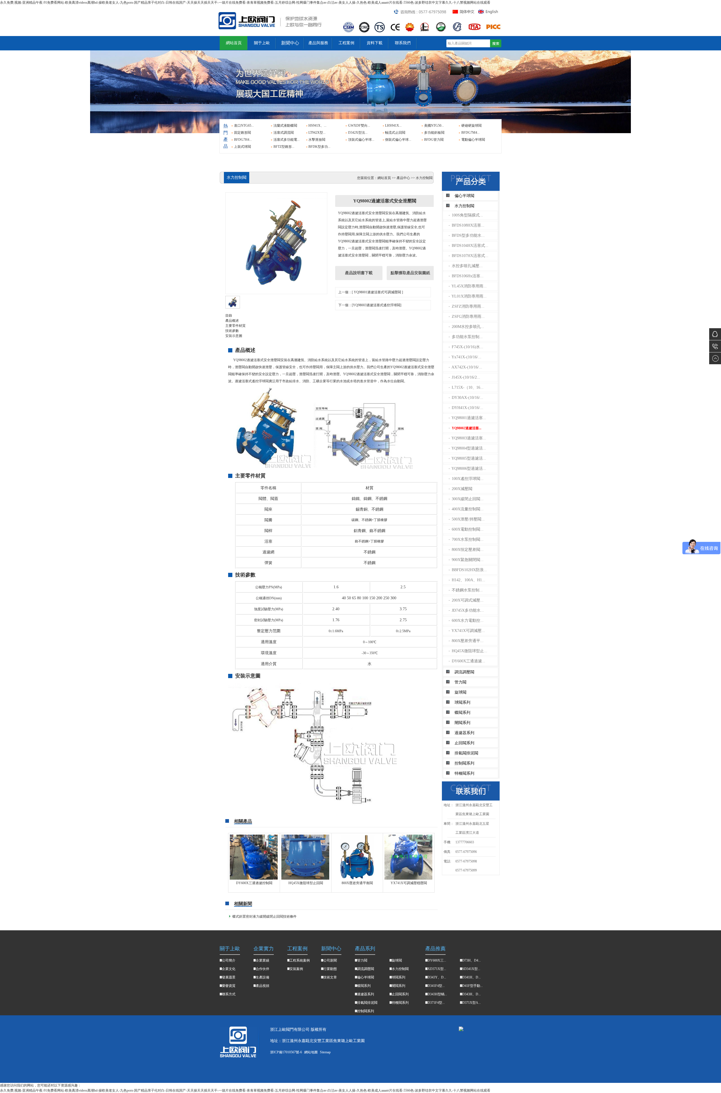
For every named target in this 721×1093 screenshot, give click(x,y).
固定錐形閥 (242, 133)
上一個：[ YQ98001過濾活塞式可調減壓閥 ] (370, 292)
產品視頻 (262, 986)
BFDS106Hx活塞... (466, 276)
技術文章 (330, 977)
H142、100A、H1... (467, 580)
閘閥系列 (462, 723)
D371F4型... (436, 1003)
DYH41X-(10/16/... (466, 408)
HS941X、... (317, 126)
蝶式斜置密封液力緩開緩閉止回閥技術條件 (264, 916)
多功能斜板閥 (434, 133)
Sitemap (325, 1052)
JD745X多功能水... (466, 610)
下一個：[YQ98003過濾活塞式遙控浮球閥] (369, 305)
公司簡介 (228, 960)
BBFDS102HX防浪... (468, 570)
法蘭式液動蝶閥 (285, 126)
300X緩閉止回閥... (466, 499)
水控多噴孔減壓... (466, 266)
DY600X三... (437, 960)
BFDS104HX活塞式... (468, 245)
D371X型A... (471, 1003)
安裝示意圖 (233, 336)
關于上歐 (262, 43)
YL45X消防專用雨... (468, 286)
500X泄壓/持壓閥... (467, 519)
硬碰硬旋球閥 (471, 126)
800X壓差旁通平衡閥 (357, 883)
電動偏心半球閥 (473, 140)
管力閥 (460, 682)
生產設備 (262, 977)
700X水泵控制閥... (466, 539)
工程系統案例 (300, 960)
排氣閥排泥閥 (466, 753)
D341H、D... (471, 977)
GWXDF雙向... (359, 126)
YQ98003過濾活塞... (467, 438)
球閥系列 (462, 702)
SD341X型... (471, 969)
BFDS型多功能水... (467, 235)
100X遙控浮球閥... (466, 479)
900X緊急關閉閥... (466, 560)
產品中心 (403, 178)
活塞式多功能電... (286, 140)
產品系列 (365, 948)
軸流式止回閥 (395, 133)
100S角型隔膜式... (466, 215)
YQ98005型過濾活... (467, 458)
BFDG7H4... (243, 140)
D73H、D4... (471, 960)
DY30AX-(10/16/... (466, 397)
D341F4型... (436, 986)
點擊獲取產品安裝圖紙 (410, 273)
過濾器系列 (464, 733)
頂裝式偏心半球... (361, 140)
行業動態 (330, 969)
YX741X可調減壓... (467, 631)
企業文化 (228, 969)
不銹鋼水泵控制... (466, 590)
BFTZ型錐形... (283, 147)
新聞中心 (290, 43)
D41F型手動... (472, 986)
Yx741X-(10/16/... (465, 357)
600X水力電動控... (466, 620)
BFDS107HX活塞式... (468, 256)
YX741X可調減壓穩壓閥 (409, 883)
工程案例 (346, 43)
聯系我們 (403, 43)
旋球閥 (460, 692)
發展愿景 (228, 977)
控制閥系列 (464, 763)
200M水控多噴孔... (466, 327)
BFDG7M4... (470, 133)
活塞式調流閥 (283, 133)
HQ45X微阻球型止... (468, 651)
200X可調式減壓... (466, 600)
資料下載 (374, 43)
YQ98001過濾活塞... (467, 418)
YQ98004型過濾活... (467, 448)
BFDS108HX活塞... (466, 225)
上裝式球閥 (242, 147)
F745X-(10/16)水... (466, 347)
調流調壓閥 (464, 672)
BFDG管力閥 (434, 140)
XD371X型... (437, 969)
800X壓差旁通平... (466, 641)
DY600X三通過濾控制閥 (254, 883)
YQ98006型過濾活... (467, 468)
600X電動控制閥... (466, 529)
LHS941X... (393, 126)
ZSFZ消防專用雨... (466, 306)
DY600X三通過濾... (467, 661)
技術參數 (232, 331)
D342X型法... (358, 133)
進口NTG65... (244, 126)
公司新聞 (330, 960)
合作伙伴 (262, 969)
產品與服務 (318, 43)
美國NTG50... (434, 126)
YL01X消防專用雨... (468, 296)
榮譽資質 (228, 986)
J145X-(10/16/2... (464, 377)
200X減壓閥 (460, 489)
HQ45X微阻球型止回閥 (305, 883)
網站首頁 (234, 43)
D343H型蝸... (437, 994)
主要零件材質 (235, 326)
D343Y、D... (437, 977)
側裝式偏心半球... (398, 140)
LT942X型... (317, 133)
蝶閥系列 (462, 712)
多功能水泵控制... (466, 337)
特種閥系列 (464, 773)
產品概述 (232, 321)
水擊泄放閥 (316, 140)
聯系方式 (228, 994)
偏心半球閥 (464, 196)
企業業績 (262, 960)
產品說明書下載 (359, 273)
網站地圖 (311, 1052)
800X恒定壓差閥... (466, 549)
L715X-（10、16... (466, 387)
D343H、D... (471, 994)
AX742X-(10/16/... (465, 367)
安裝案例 (296, 969)
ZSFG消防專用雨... (467, 316)
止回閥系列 (464, 743)
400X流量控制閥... (466, 509)
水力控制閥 (464, 206)
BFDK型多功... (319, 147)
